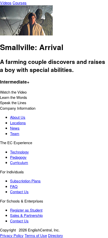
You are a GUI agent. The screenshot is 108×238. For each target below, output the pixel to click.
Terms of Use (36, 235)
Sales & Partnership (26, 215)
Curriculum (19, 162)
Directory (55, 235)
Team (14, 133)
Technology (19, 151)
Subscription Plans (25, 180)
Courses (20, 2)
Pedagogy (18, 157)
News (15, 128)
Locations (18, 122)
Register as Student (26, 210)
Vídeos (6, 2)
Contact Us (19, 191)
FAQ (14, 186)
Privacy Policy (12, 235)
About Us (17, 117)
